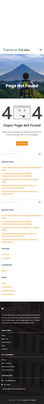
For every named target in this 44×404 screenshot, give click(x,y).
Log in (4, 283)
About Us (5, 339)
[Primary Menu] (40, 49)
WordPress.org (8, 294)
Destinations (6, 342)
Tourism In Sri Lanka (28, 400)
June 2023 (6, 258)
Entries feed (6, 287)
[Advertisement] (22, 25)
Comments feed (8, 290)
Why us (4, 360)
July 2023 (5, 254)
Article (4, 270)
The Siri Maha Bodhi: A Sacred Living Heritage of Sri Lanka (22, 168)
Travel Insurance (8, 370)
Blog (3, 346)
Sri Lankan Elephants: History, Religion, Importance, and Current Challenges (17, 174)
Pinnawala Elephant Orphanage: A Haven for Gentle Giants (20, 192)
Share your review (8, 367)
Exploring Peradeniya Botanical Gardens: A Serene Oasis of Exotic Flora (19, 186)
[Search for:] (22, 153)
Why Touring (6, 363)
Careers (4, 349)
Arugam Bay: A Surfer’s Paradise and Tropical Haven (20, 180)
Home (4, 336)
